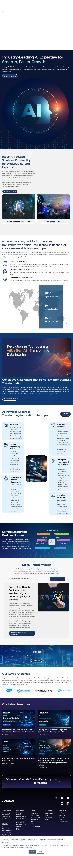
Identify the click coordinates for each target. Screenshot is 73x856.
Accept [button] (32, 851)
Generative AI (18, 387)
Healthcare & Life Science (21, 824)
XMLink (33, 821)
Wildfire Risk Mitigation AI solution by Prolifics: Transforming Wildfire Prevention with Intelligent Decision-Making (53, 761)
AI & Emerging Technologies (6, 813)
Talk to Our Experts (10, 76)
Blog (12, 734)
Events (46, 819)
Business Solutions (7, 830)
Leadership (62, 814)
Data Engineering (6, 832)
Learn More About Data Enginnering (21, 633)
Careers (61, 819)
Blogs (46, 814)
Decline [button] (40, 851)
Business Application (5, 823)
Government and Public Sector (20, 821)
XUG (32, 823)
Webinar (47, 823)
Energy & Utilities (21, 818)
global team (10, 252)
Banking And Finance (19, 813)
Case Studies (48, 817)
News (12, 763)
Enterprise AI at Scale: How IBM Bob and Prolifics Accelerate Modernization (18, 730)
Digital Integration (7, 834)
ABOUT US (62, 810)
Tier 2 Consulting (35, 817)
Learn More (36, 660)
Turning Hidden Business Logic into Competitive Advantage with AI (52, 730)
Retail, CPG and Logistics (20, 828)
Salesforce (5, 818)
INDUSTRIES (20, 810)
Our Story (61, 812)
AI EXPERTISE (6, 810)
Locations (61, 816)
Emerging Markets (21, 816)
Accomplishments (64, 821)
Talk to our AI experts (66, 414)
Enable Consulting (35, 825)
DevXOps (4, 820)
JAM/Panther (34, 819)
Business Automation (5, 827)
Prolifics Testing (35, 814)
